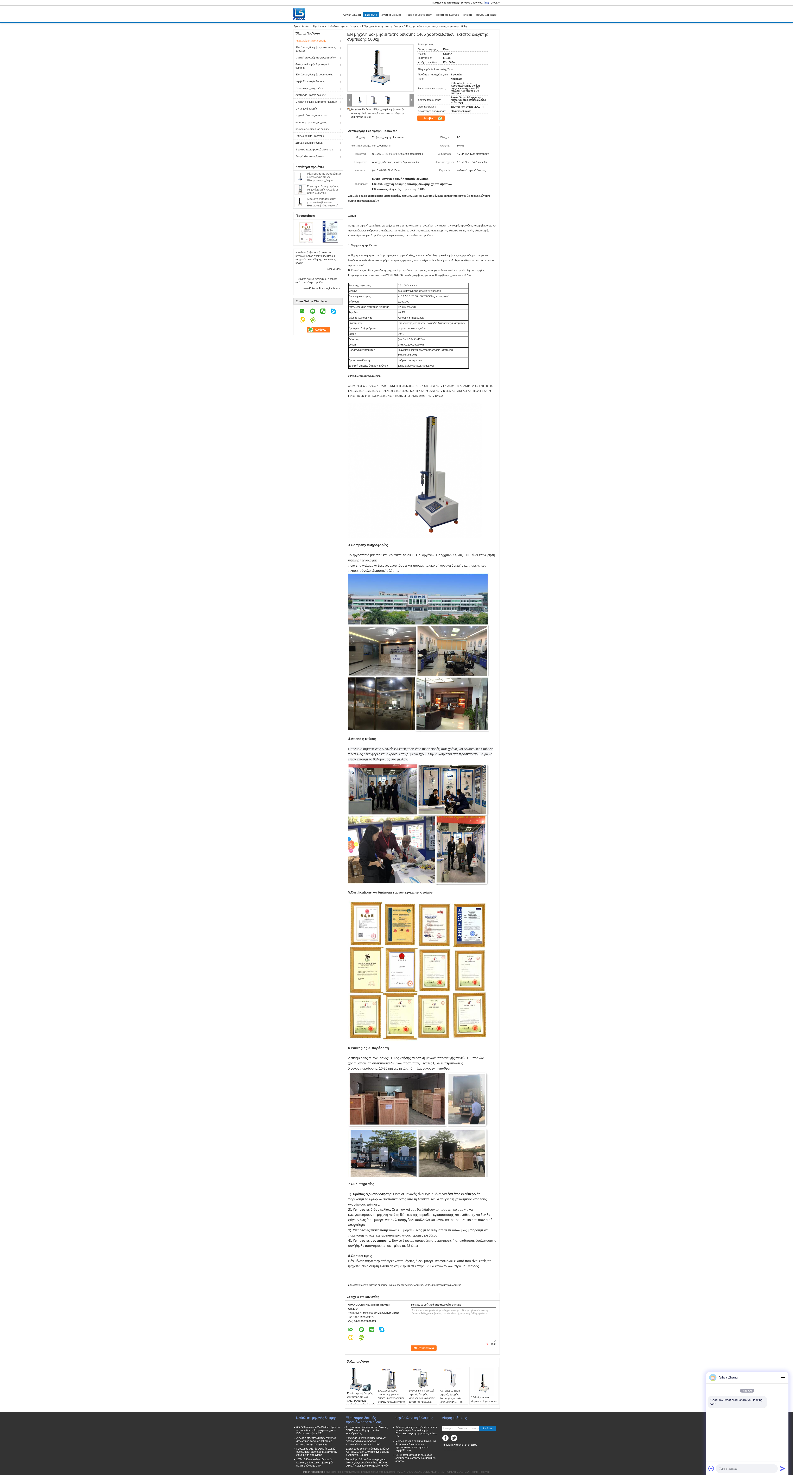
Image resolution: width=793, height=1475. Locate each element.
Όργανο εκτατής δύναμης (373, 1285)
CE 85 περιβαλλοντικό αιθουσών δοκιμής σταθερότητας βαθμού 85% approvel (415, 1458)
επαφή (467, 14)
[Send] (782, 1468)
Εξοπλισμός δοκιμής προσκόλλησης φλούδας (316, 49)
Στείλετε (487, 1428)
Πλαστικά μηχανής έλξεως (310, 88)
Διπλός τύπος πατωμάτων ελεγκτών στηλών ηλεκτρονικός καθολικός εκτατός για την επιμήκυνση (316, 1441)
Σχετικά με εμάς (391, 14)
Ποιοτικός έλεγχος (447, 14)
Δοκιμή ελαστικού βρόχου (310, 156)
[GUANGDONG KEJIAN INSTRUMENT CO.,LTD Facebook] (446, 1439)
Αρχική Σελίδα (352, 14)
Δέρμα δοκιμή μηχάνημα (309, 142)
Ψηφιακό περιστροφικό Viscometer (315, 149)
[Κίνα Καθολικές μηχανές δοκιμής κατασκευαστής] (300, 14)
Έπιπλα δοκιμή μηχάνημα (310, 136)
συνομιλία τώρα (486, 14)
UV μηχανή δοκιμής (306, 108)
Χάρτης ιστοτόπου (465, 1444)
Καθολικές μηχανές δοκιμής (343, 26)
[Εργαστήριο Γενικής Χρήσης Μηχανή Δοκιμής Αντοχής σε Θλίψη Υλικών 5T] (300, 189)
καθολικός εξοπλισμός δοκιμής (406, 1285)
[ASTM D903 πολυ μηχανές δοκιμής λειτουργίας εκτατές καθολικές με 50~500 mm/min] (453, 1378)
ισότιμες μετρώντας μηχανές (311, 122)
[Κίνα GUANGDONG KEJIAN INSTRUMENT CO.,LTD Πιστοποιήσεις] (305, 231)
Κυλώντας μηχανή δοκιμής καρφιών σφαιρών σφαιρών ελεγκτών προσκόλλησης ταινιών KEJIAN (366, 1441)
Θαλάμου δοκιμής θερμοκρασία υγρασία (313, 66)
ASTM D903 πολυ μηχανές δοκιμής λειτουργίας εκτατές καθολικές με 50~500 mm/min (451, 1398)
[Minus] (782, 1377)
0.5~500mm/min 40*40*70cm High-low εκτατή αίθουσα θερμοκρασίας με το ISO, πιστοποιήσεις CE (318, 1430)
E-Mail (447, 1444)
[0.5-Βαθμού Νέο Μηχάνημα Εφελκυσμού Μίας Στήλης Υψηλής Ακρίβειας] (484, 1382)
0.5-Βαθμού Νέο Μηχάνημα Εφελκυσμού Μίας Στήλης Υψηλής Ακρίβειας (484, 1403)
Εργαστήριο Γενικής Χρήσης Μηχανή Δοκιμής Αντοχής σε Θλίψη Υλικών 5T (322, 189)
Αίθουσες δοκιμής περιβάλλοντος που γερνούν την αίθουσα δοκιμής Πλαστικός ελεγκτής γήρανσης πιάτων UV (416, 1432)
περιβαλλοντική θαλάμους (310, 81)
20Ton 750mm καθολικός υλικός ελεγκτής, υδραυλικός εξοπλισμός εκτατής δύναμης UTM (314, 1462)
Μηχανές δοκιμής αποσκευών (312, 115)
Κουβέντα (430, 118)
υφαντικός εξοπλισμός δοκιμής (313, 129)
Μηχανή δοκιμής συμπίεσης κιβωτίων (316, 101)
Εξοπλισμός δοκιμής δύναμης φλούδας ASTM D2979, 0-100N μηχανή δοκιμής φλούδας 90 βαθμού (367, 1451)
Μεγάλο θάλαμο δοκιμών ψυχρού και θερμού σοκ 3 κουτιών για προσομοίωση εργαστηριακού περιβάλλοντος (415, 1446)
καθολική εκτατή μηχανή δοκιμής (443, 1285)
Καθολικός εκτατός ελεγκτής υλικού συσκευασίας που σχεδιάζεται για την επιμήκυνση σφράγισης (316, 1451)
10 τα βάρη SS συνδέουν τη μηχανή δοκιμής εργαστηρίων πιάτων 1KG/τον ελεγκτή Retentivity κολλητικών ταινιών (367, 1462)
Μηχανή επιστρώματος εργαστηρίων (316, 57)
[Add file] (711, 1468)
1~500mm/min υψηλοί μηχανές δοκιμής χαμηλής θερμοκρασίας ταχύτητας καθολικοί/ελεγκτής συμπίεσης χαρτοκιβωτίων (422, 1400)
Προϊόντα (371, 14)
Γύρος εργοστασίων (419, 14)
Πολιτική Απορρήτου (312, 1471)
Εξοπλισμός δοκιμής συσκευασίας (314, 74)
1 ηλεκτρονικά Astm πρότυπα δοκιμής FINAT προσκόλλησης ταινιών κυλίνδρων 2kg (367, 1430)
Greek (494, 2)
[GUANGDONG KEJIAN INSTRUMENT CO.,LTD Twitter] (454, 1439)
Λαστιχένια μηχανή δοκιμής (311, 95)
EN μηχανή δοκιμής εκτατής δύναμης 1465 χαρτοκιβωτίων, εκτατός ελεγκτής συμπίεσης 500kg (377, 113)
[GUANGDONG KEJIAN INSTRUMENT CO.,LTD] (349, 100)
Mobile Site (450, 1449)
